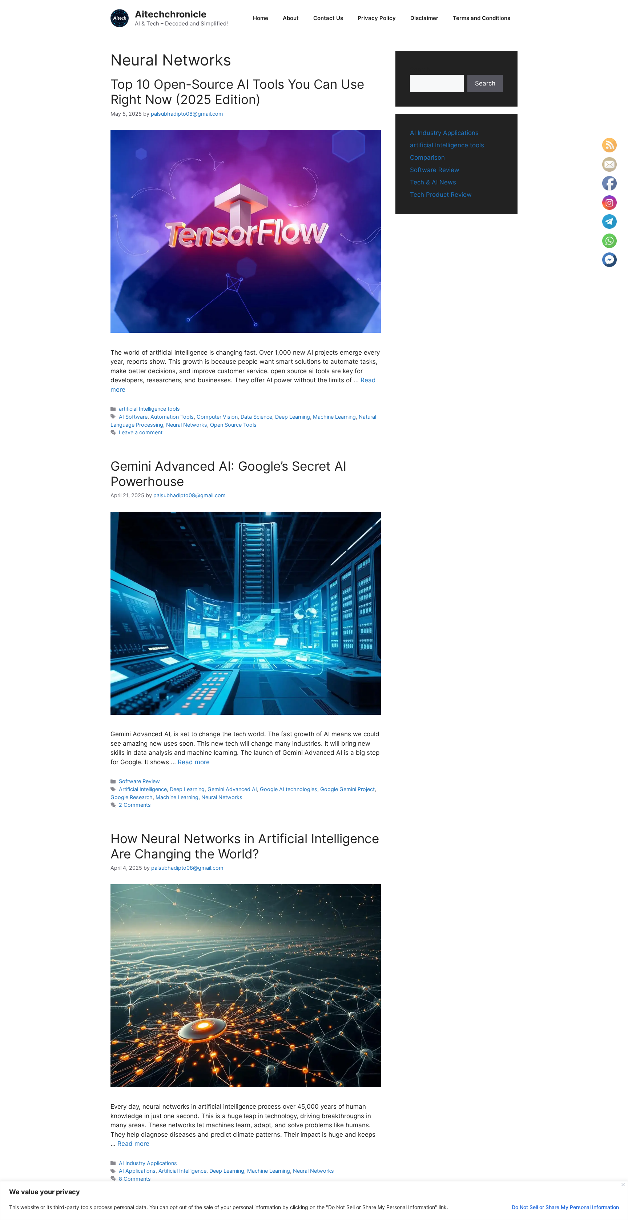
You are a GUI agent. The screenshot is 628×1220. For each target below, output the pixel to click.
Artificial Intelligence (143, 789)
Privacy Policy (377, 18)
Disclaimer (424, 18)
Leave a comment (140, 432)
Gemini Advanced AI (232, 789)
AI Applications (137, 1171)
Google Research (131, 797)
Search (420, 69)
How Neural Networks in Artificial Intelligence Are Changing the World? (244, 846)
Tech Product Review (441, 194)
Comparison (427, 157)
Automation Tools (172, 417)
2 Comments (135, 805)
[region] (314, 1200)
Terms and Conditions (481, 18)
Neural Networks (186, 425)
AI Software (133, 417)
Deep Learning (292, 417)
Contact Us (328, 18)
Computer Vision (217, 417)
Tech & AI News (433, 182)
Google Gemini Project (347, 789)
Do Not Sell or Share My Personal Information (565, 1207)
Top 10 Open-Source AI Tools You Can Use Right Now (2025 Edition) (237, 91)
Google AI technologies (288, 789)
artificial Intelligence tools (149, 409)
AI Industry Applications (148, 1163)
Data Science (256, 417)
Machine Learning (334, 417)
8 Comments (135, 1179)
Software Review (139, 781)
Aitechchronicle (170, 14)
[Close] (623, 1184)
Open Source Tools (233, 425)
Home (260, 18)
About (291, 18)
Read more (194, 762)
